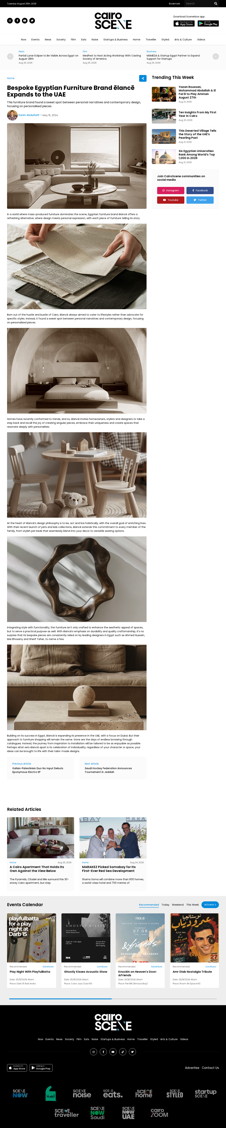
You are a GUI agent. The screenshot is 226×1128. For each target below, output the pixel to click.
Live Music (102, 966)
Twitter (202, 200)
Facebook (202, 190)
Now (23, 39)
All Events (209, 904)
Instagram (172, 190)
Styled (165, 39)
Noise (95, 39)
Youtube (173, 200)
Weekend (178, 904)
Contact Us (210, 1068)
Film (73, 39)
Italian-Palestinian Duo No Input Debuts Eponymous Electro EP (37, 770)
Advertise (192, 1068)
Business (88, 51)
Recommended (149, 904)
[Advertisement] (71, 792)
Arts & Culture (183, 39)
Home (136, 39)
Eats (83, 39)
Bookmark (174, 3)
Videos (201, 39)
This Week (192, 904)
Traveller (151, 39)
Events (35, 39)
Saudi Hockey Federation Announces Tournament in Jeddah (108, 770)
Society (61, 39)
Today (165, 904)
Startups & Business (115, 39)
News (48, 39)
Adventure (48, 966)
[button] (216, 56)
